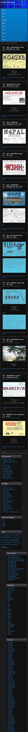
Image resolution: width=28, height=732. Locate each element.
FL (2, 78)
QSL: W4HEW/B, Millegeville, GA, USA (14, 185)
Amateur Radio (9, 77)
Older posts (4, 452)
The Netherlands (5, 544)
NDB (3, 29)
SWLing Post (6, 510)
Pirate (4, 33)
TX (14, 544)
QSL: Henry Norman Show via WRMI (16, 560)
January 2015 (11, 700)
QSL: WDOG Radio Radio (13, 555)
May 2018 (10, 676)
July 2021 (10, 653)
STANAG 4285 (11, 626)
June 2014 (10, 711)
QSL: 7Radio (11, 579)
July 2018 (10, 674)
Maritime (10, 610)
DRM (9, 594)
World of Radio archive (8, 473)
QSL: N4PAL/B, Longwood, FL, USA (14, 123)
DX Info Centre (6, 491)
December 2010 (11, 730)
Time (9, 629)
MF (8, 611)
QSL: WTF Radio (11, 563)
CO (13, 537)
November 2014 (11, 703)
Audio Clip (10, 591)
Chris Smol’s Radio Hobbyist (9, 489)
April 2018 (10, 677)
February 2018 (11, 680)
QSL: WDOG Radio (12, 562)
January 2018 (11, 682)
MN (3, 116)
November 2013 (11, 722)
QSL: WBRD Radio (12, 576)
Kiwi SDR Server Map (7, 471)
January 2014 (11, 719)
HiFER (9, 605)
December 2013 (11, 720)
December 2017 (11, 684)
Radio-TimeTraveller (7, 502)
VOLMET (10, 634)
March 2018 (10, 679)
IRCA (4, 521)
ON (7, 542)
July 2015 (10, 690)
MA (5, 540)
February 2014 (11, 717)
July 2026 (10, 644)
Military (9, 613)
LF (8, 607)
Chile (11, 537)
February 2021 (11, 661)
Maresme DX (5, 499)
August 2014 (10, 708)
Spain (19, 542)
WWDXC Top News (7, 476)
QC (11, 542)
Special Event (11, 624)
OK (5, 542)
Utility (4, 40)
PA (9, 542)
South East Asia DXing (8, 508)
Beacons (4, 20)
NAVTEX (10, 616)
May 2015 (10, 693)
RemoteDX (5, 503)
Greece (9, 539)
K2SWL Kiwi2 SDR (7, 459)
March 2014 (10, 716)
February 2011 (11, 727)
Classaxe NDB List (7, 467)
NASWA (4, 524)
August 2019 (10, 668)
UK (16, 544)
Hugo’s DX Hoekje (7, 494)
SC (13, 542)
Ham (3, 16)
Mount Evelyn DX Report (8, 500)
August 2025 (10, 648)
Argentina (7, 534)
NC (16, 540)
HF (18, 77)
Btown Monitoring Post (8, 487)
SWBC (3, 26)
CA (3, 408)
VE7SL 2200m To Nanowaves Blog (10, 511)
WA (9, 547)
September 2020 (11, 664)
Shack (4, 13)
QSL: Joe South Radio (13, 573)
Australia (12, 534)
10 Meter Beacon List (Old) (9, 460)
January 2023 (11, 652)
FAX (9, 600)
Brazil (18, 535)
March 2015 (10, 696)
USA (5, 78)
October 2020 (11, 663)
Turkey (12, 544)
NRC (4, 526)
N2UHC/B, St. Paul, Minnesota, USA (13, 85)
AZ (15, 534)
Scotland (15, 542)
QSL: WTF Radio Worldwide (14, 578)
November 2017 (11, 685)
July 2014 (10, 709)
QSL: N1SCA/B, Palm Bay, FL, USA (14, 236)
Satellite (9, 623)
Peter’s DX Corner (7, 497)
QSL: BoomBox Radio (13, 575)
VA (7, 547)
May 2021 (10, 656)
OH (4, 542)
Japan (3, 540)
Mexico (8, 540)
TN (9, 544)
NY (2, 542)
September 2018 (11, 672)
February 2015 (11, 698)
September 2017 (11, 687)
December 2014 (11, 701)
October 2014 (11, 704)
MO (14, 540)
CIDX (4, 520)
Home (3, 10)
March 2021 (10, 660)
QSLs (3, 36)
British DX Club (6, 465)
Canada (6, 537)
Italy (17, 539)
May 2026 (10, 647)
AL (2, 448)
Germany (6, 539)
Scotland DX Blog (7, 505)
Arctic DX (5, 486)
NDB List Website (7, 475)
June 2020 (10, 666)
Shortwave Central (7, 507)
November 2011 (11, 724)
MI (10, 540)
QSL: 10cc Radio (11, 571)
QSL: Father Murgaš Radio (14, 557)
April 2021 (10, 658)
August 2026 (10, 642)
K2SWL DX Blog (7, 2)
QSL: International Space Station (15, 559)
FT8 (8, 602)
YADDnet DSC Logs (7, 478)
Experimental (11, 599)
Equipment (10, 597)
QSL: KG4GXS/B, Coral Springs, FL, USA (15, 48)
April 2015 (10, 695)
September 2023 (11, 650)
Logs (9, 608)
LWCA (4, 523)
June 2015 (10, 692)
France (19, 537)
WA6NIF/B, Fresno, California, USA (13, 376)
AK (2, 534)
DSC (9, 595)
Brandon (18, 50)
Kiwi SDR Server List (7, 470)
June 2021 (10, 655)
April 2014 (10, 714)
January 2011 (11, 728)
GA (3, 229)
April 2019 (10, 669)
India (15, 539)
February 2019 (11, 671)
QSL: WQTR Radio (12, 565)
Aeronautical (11, 587)
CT (14, 537)
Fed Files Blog (6, 492)
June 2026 (10, 645)
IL (11, 539)
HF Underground (6, 468)
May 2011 (10, 725)
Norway (18, 540)
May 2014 (10, 712)
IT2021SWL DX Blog (7, 495)
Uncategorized (11, 631)
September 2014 (11, 706)
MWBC (3, 23)
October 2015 (11, 688)
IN (12, 539)
